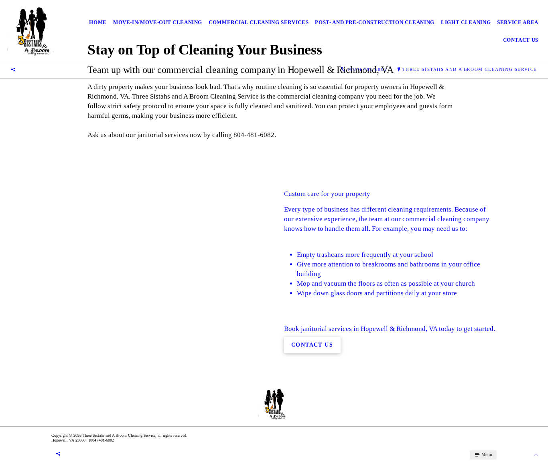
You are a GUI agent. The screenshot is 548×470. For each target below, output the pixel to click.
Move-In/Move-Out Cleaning (157, 22)
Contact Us (521, 40)
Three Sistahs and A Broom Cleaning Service (469, 69)
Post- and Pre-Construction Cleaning (374, 22)
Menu (486, 454)
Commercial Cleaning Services (259, 22)
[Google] (13, 69)
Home (98, 22)
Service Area (517, 22)
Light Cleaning (466, 22)
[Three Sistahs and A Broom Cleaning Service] (31, 31)
